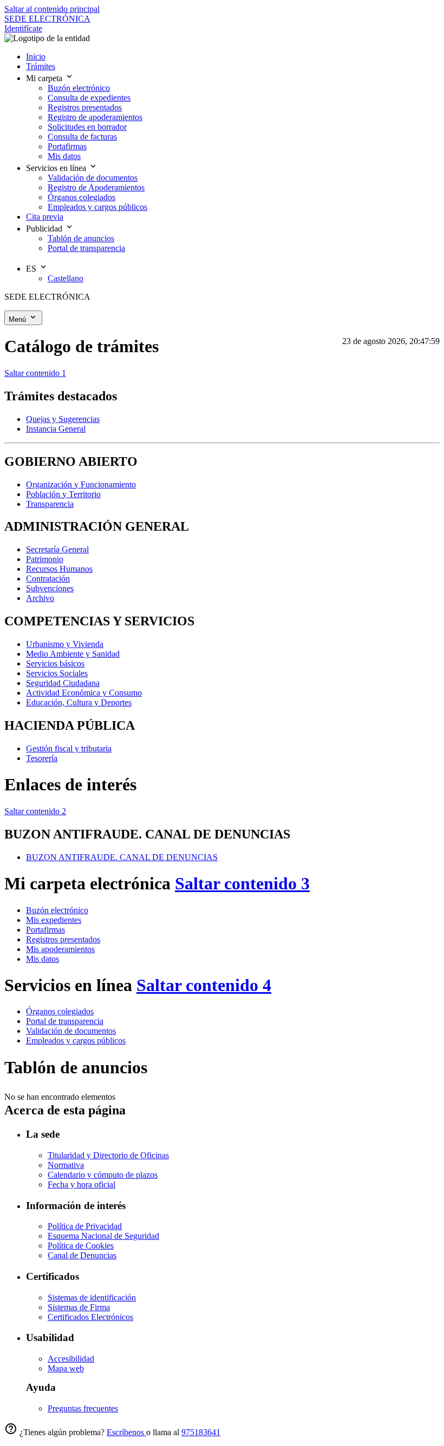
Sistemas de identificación (92, 1297)
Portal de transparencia (64, 1021)
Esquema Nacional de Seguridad (103, 1235)
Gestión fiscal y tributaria (69, 748)
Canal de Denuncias (82, 1255)
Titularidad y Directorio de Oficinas (108, 1155)
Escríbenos (126, 1432)
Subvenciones (50, 588)
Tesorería (41, 758)
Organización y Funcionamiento (81, 484)
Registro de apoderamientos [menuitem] (95, 117)
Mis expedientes (53, 920)
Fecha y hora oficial (81, 1184)
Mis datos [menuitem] (64, 156)
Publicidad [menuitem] (45, 228)
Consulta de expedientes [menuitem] (89, 97)
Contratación (48, 578)
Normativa (66, 1165)
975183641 (200, 1432)
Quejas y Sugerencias (63, 419)
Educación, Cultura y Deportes (79, 702)
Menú (18, 319)
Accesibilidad (71, 1358)
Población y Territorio (63, 494)
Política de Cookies (81, 1245)
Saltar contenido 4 (203, 985)
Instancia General (56, 428)
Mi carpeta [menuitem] (45, 78)
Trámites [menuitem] (40, 66)
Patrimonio (44, 559)
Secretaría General (57, 549)
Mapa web (66, 1368)
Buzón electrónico (57, 910)
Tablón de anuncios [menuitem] (81, 238)
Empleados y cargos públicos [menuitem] (97, 207)
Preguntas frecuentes (83, 1408)
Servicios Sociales (57, 673)
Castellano (65, 278)
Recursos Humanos (59, 568)
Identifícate (23, 28)
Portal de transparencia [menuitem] (86, 248)
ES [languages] (32, 268)
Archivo (40, 598)
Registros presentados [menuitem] (85, 107)
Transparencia (50, 504)
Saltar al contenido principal (52, 9)
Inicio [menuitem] (35, 56)
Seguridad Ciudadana (63, 683)
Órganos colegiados (60, 1011)
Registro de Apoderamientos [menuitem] (96, 187)
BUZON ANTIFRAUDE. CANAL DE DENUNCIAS (122, 857)
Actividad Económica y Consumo (84, 692)
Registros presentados (63, 939)
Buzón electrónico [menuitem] (79, 88)
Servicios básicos (55, 663)
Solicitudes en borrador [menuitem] (87, 126)
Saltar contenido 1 (35, 373)
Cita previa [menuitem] (44, 216)
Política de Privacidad (85, 1226)
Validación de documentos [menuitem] (93, 177)
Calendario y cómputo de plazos (103, 1174)
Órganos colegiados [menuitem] (81, 197)
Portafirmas (45, 929)
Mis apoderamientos (60, 949)
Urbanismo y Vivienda (64, 644)
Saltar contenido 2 (35, 811)
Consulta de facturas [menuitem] (82, 136)
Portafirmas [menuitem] (67, 146)
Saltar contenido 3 (242, 883)
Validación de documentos (71, 1030)
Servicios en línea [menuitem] (57, 168)
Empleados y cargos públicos (76, 1040)
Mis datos (42, 958)
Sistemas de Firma (79, 1307)
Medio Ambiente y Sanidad (73, 653)
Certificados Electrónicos (90, 1317)
